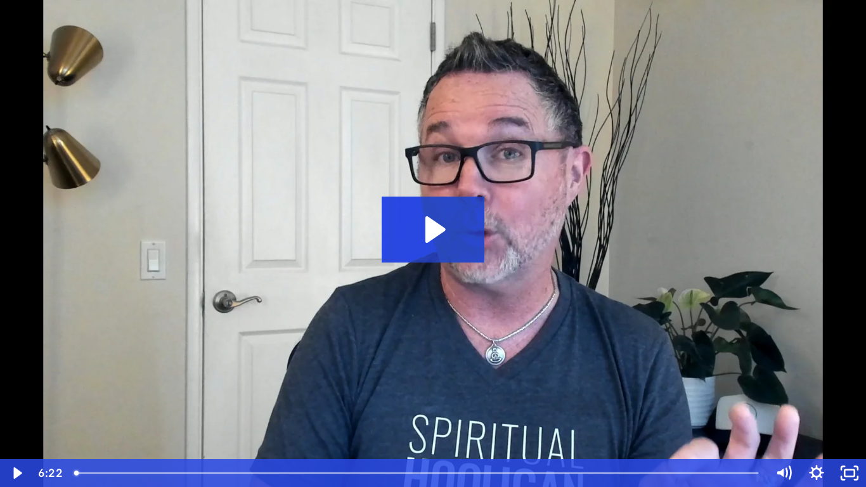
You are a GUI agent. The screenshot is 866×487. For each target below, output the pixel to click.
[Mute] (783, 473)
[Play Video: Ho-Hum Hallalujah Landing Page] (433, 230)
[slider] (417, 473)
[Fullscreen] (849, 473)
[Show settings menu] (816, 473)
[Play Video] (16, 473)
